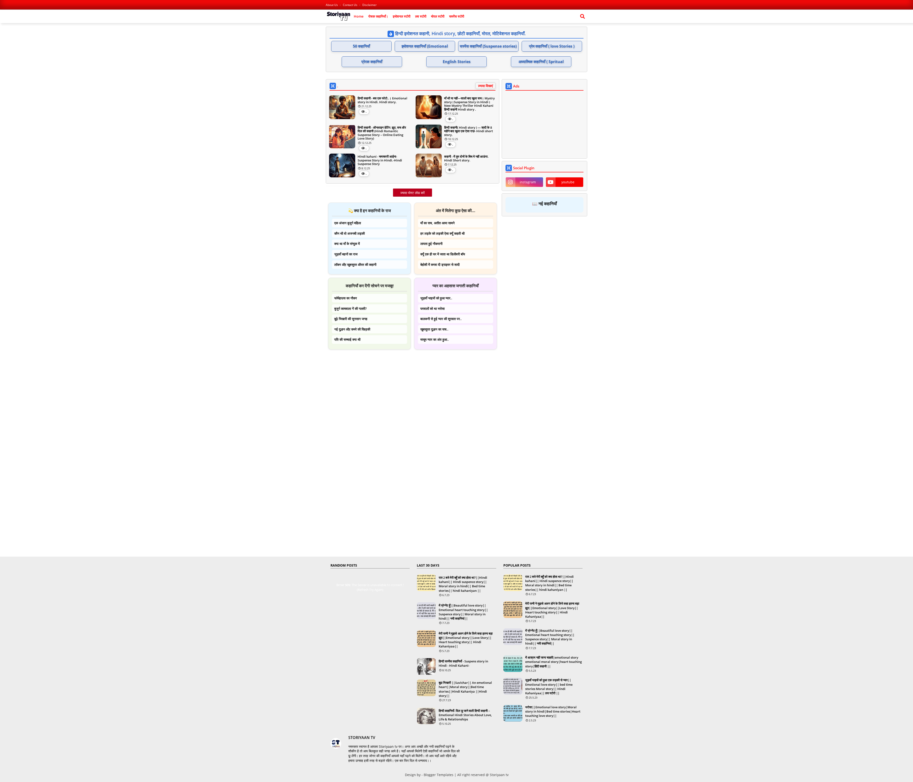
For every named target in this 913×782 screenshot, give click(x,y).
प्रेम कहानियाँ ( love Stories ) (551, 46)
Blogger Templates (438, 774)
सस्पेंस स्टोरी (456, 16)
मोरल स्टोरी (437, 16)
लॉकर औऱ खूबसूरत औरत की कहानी (355, 264)
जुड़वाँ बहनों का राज (346, 254)
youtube (567, 182)
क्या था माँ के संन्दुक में (347, 243)
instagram (528, 182)
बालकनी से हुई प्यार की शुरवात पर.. (441, 318)
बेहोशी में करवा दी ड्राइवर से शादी (440, 264)
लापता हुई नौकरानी (431, 243)
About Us (332, 5)
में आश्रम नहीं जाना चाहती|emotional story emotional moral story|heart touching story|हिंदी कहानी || (553, 661)
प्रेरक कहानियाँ (371, 61)
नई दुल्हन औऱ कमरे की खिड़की (352, 329)
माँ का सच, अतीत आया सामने (437, 223)
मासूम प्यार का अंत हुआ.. (434, 339)
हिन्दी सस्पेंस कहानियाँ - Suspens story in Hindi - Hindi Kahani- (463, 663)
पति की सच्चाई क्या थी (347, 339)
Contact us (350, 5)
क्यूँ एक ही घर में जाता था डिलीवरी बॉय (442, 254)
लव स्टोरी (420, 16)
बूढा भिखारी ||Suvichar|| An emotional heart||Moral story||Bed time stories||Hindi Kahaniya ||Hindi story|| (465, 689)
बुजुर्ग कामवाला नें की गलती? (350, 308)
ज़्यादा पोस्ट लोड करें (412, 192)
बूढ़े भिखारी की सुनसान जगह (350, 318)
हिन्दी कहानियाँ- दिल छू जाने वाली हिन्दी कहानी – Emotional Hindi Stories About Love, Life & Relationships (465, 715)
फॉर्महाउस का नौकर (345, 298)
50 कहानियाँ (361, 46)
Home (359, 16)
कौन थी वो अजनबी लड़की (349, 233)
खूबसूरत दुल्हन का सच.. (434, 329)
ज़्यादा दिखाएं (485, 85)
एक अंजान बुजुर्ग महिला (347, 223)
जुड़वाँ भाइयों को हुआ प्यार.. (436, 298)
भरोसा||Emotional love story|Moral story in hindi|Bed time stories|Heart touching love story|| (552, 711)
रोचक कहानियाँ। (378, 16)
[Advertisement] (412, 386)
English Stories (457, 61)
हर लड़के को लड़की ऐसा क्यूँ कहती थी (442, 233)
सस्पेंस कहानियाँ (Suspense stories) (488, 46)
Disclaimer (369, 5)
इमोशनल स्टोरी (401, 16)
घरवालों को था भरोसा (432, 308)
